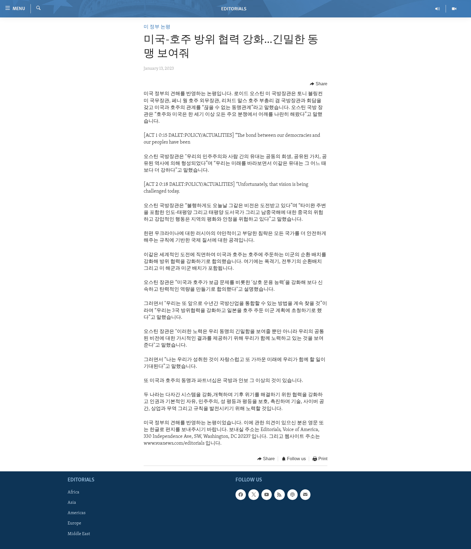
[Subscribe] (305, 494)
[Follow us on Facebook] (240, 494)
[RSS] (279, 494)
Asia (72, 503)
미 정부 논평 (157, 27)
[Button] (318, 83)
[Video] (454, 9)
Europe (74, 523)
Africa (73, 492)
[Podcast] (292, 494)
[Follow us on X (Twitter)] (253, 494)
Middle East (79, 534)
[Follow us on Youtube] (266, 494)
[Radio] (437, 9)
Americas (77, 513)
